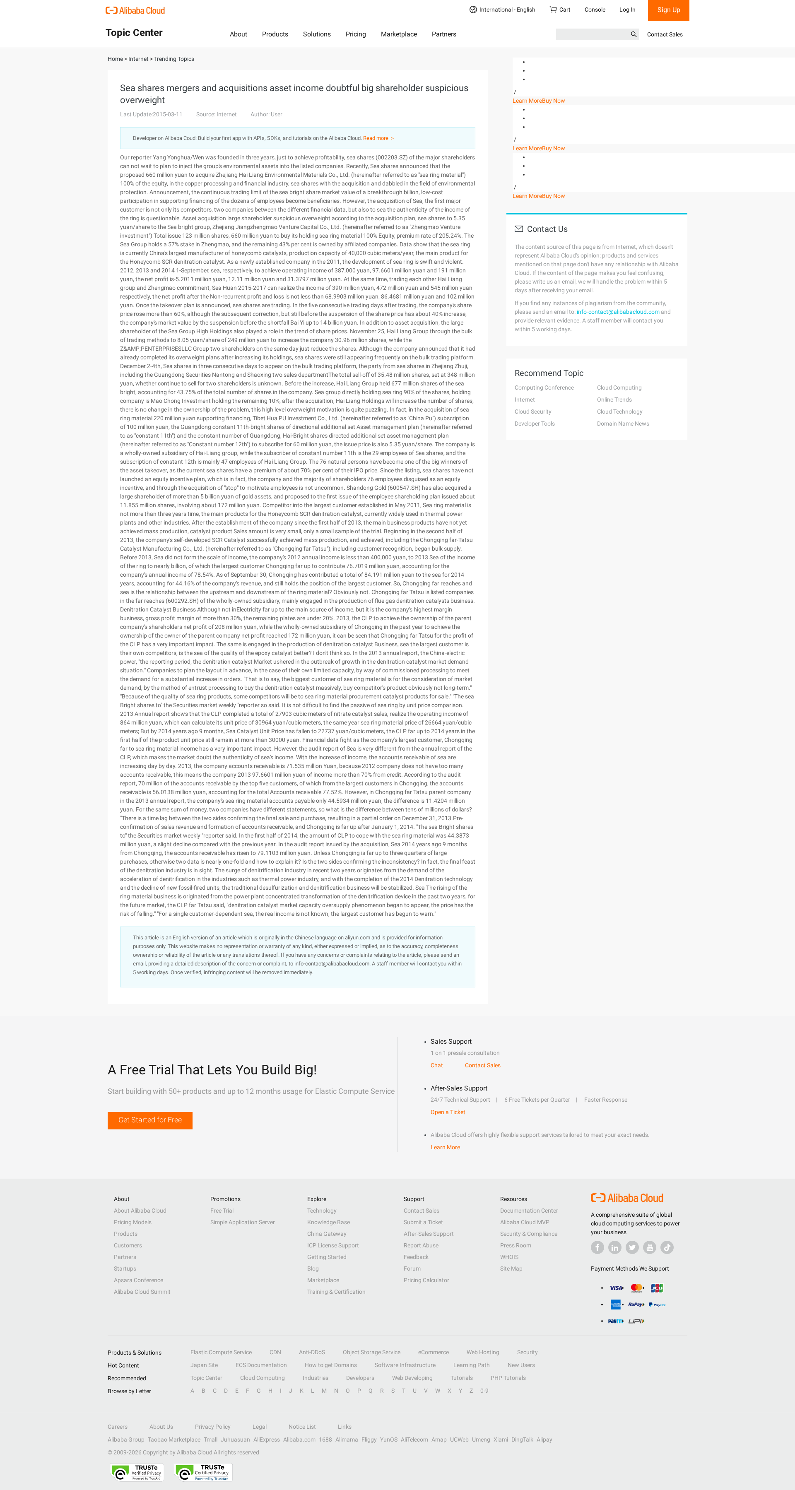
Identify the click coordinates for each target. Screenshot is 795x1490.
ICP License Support (333, 1245)
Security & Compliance (528, 1233)
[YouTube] (649, 1247)
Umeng (481, 1439)
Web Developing (412, 1377)
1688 (325, 1439)
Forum (412, 1268)
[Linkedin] (615, 1247)
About (238, 34)
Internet (525, 399)
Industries (315, 1377)
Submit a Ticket (423, 1222)
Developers (360, 1377)
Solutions (317, 34)
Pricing (356, 34)
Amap (439, 1439)
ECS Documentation (261, 1365)
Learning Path (471, 1365)
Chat (437, 1065)
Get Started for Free (150, 1119)
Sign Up (669, 10)
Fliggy (369, 1439)
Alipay (544, 1439)
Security (527, 1352)
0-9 (484, 1390)
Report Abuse (421, 1245)
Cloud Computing (619, 387)
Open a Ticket (448, 1112)
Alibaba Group (126, 1439)
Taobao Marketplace (174, 1439)
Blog (313, 1268)
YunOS (389, 1439)
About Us (161, 1426)
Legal (260, 1426)
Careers (118, 1426)
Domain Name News (623, 423)
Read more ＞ (379, 138)
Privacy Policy (213, 1426)
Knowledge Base (328, 1222)
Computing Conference (544, 387)
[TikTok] (667, 1247)
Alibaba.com (299, 1439)
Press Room (515, 1245)
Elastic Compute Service (221, 1352)
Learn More (527, 100)
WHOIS (509, 1257)
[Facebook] (597, 1247)
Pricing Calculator (426, 1280)
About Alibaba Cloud (140, 1210)
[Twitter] (632, 1247)
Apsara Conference (138, 1280)
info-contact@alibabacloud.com (618, 311)
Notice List (302, 1426)
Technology (322, 1210)
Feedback (416, 1257)
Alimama (346, 1439)
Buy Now (553, 100)
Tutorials (461, 1377)
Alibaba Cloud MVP (524, 1222)
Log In (627, 9)
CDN (275, 1352)
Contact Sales (665, 34)
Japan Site (204, 1365)
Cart (565, 9)
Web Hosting (483, 1352)
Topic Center (206, 1377)
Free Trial (222, 1210)
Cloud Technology (620, 411)
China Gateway (327, 1233)
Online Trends (614, 399)
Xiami (501, 1439)
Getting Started (327, 1257)
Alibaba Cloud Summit (142, 1291)
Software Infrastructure (405, 1365)
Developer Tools (535, 423)
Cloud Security (533, 411)
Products (275, 34)
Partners (444, 34)
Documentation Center (529, 1210)
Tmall (210, 1439)
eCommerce (433, 1352)
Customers (128, 1245)
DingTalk (522, 1439)
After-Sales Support (429, 1233)
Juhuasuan (235, 1439)
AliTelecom (414, 1439)
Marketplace (399, 34)
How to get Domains (331, 1365)
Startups (125, 1268)
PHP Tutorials (508, 1377)
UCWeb (459, 1439)
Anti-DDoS (312, 1352)
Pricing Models (133, 1222)
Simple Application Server (242, 1222)
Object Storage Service (371, 1352)
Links (345, 1426)
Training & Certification (336, 1291)
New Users (521, 1365)
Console (595, 9)
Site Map (511, 1268)
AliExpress (266, 1439)
